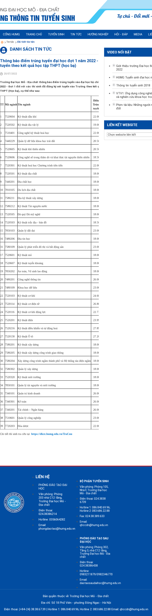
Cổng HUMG (11, 34)
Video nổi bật (119, 52)
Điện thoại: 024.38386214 (48, 512)
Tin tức (10, 41)
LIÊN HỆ (43, 476)
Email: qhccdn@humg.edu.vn (94, 523)
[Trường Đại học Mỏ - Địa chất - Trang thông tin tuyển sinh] (2, 42)
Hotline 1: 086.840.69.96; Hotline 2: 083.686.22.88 (95, 509)
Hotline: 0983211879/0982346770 (96, 572)
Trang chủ (34, 34)
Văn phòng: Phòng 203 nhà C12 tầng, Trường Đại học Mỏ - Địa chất (52, 499)
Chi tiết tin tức (26, 41)
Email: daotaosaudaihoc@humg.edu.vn (100, 581)
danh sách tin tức (31, 49)
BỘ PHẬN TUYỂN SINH (94, 481)
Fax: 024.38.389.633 (92, 516)
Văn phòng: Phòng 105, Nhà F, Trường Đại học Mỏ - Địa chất (94, 490)
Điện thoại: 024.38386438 (89, 564)
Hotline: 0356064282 (52, 519)
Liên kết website (122, 125)
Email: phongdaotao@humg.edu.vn (57, 526)
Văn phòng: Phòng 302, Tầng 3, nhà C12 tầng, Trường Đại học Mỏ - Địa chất (95, 552)
